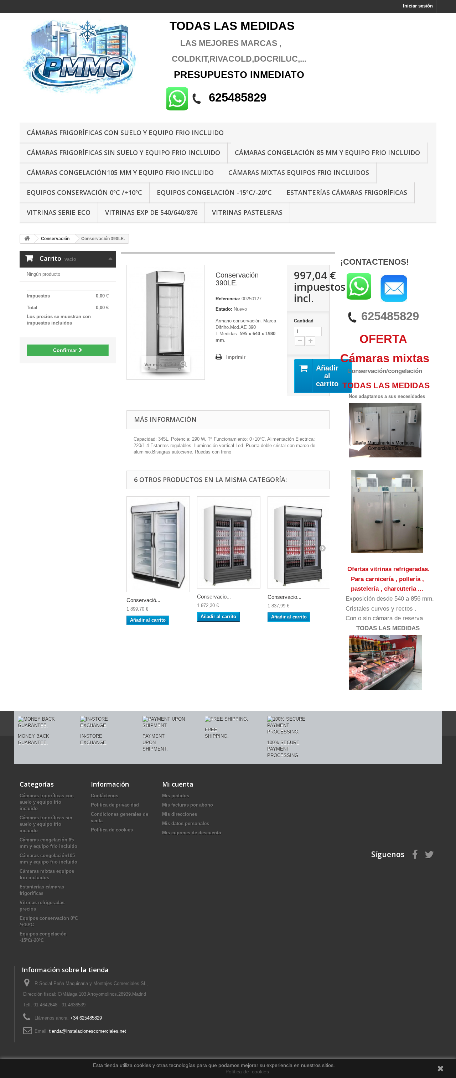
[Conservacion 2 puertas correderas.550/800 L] (299, 542)
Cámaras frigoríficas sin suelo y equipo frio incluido (123, 152)
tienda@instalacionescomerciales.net (87, 1031)
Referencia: (228, 298)
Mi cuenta (177, 784)
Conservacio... (214, 597)
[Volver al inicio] (27, 238)
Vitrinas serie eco (58, 212)
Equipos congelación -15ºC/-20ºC (214, 192)
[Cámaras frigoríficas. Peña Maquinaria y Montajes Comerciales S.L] (85, 58)
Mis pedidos (175, 795)
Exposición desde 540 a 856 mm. (390, 598)
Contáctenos (104, 795)
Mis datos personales (185, 823)
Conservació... (143, 600)
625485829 (390, 316)
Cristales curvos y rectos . (381, 608)
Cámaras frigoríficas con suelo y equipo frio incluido (125, 132)
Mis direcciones (179, 814)
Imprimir (235, 357)
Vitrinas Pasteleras (247, 212)
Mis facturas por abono (187, 805)
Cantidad (304, 320)
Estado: (224, 309)
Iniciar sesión (418, 6)
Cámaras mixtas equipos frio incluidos (298, 172)
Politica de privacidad (115, 805)
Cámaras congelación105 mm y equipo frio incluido (120, 172)
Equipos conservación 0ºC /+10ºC (84, 192)
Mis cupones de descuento (191, 832)
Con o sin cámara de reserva (384, 618)
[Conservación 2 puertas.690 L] (158, 544)
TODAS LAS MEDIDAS (388, 628)
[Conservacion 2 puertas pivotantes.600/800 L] (228, 542)
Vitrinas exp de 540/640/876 (151, 212)
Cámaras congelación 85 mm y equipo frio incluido (327, 152)
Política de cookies (112, 830)
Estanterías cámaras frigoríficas (346, 192)
